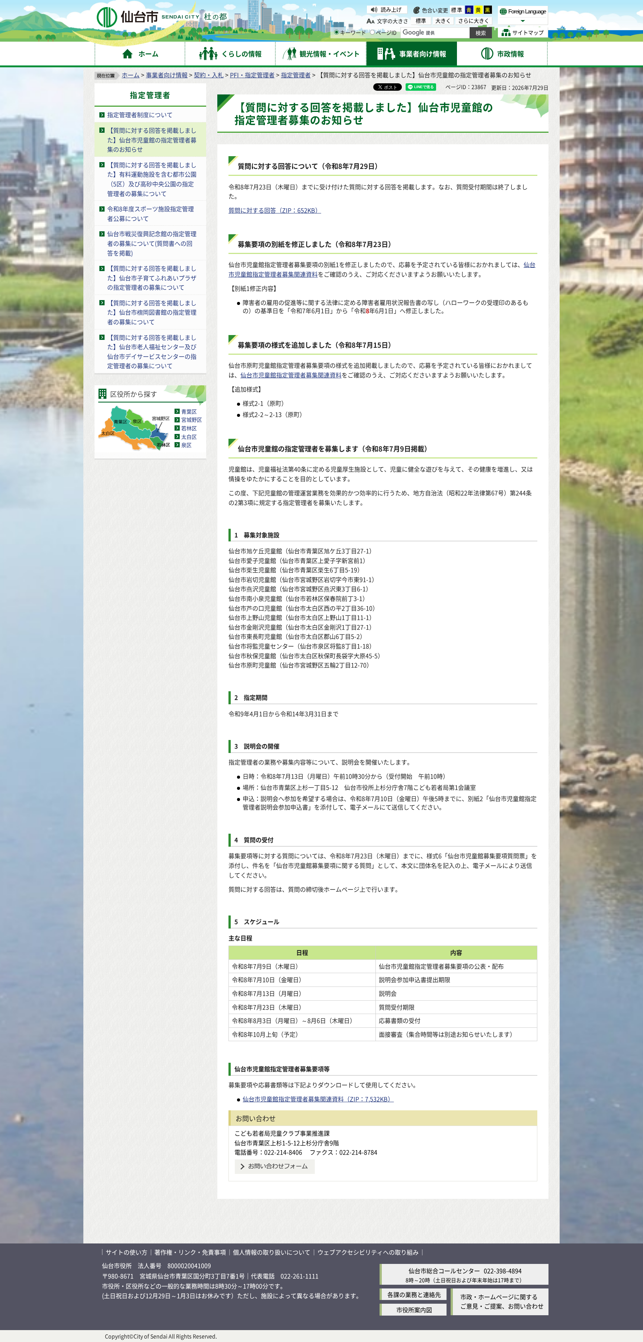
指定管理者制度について (140, 114)
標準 (457, 9)
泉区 (186, 444)
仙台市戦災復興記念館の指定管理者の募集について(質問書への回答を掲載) (151, 243)
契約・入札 (209, 74)
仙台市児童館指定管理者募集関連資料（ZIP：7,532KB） (318, 1098)
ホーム (131, 74)
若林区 (189, 428)
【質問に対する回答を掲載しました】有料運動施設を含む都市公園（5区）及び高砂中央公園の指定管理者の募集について (151, 179)
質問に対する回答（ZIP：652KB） (274, 210)
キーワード (353, 32)
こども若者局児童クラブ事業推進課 (282, 1133)
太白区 (189, 436)
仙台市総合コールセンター (444, 1270)
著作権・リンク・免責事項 (190, 1252)
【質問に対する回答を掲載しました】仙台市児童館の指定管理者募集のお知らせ (151, 140)
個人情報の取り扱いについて (271, 1252)
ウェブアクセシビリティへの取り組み (368, 1252)
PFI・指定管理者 (252, 74)
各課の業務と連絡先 (414, 1294)
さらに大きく (473, 20)
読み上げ (391, 9)
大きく (443, 20)
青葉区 (189, 411)
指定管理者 (296, 74)
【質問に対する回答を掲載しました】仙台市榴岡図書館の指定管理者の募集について (151, 312)
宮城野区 (191, 419)
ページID (386, 32)
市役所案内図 (414, 1309)
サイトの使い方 (126, 1252)
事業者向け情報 (167, 74)
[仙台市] (162, 17)
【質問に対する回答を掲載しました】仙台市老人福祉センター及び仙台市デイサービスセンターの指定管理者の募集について (151, 351)
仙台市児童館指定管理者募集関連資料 (291, 374)
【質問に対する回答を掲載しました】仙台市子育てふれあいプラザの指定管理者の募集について (151, 278)
